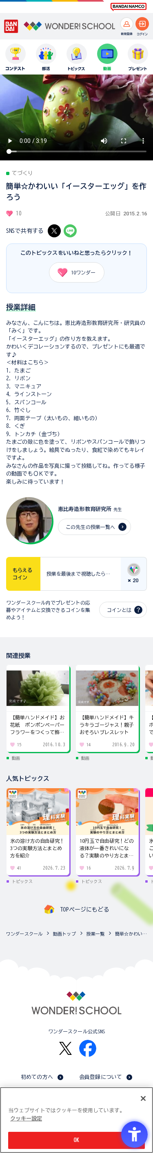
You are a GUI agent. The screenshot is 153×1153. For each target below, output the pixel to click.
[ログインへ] (142, 24)
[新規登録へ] (126, 24)
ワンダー (83, 272)
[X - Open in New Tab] (54, 230)
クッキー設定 (26, 1118)
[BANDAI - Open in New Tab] (11, 26)
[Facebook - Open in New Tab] (87, 1048)
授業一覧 (95, 934)
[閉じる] (143, 1098)
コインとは (119, 609)
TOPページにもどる (84, 909)
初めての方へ (37, 1077)
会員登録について (100, 1077)
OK (76, 1140)
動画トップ (64, 934)
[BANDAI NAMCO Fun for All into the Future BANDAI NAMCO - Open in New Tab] (128, 7)
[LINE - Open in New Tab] (70, 230)
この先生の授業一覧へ (90, 526)
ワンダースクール (24, 934)
